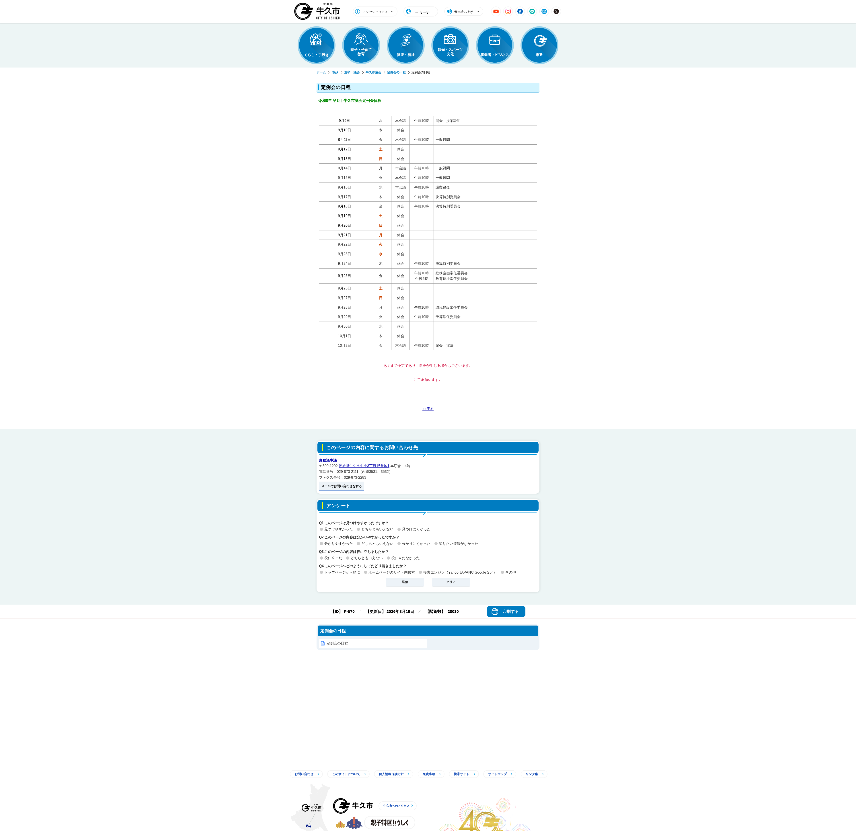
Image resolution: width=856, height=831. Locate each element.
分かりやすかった (338, 544)
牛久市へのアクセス (396, 805)
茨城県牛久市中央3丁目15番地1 (364, 466)
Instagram (508, 11)
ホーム (321, 72)
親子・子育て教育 (361, 52)
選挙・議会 (352, 72)
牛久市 (353, 806)
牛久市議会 (373, 72)
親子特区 (389, 822)
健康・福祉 (406, 55)
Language (422, 12)
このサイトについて (346, 774)
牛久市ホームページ (318, 11)
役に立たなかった (405, 558)
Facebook (520, 11)
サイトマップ (497, 774)
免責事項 (429, 774)
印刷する (511, 611)
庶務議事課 (328, 460)
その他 (510, 572)
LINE (532, 11)
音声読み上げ (463, 12)
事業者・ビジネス (495, 55)
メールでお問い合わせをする (341, 486)
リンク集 (532, 774)
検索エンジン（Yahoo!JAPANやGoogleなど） (460, 572)
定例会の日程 (396, 72)
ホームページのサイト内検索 (391, 572)
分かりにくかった (416, 544)
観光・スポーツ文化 (450, 52)
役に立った (333, 558)
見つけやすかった (338, 529)
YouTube (496, 11)
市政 (539, 55)
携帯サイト (461, 774)
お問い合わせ (304, 774)
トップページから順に (342, 572)
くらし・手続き (316, 55)
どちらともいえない (377, 529)
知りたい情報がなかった (458, 544)
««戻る (428, 409)
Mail (544, 11)
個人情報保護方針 (391, 774)
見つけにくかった (416, 529)
